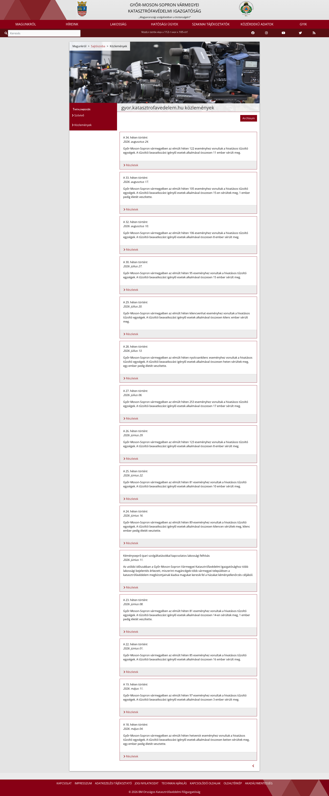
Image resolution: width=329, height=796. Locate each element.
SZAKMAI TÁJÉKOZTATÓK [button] (211, 24)
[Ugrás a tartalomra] (6, 3)
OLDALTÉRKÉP (233, 783)
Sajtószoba (98, 46)
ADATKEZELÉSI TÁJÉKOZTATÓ (113, 783)
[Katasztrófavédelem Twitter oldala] (300, 33)
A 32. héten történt (135, 222)
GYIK (303, 24)
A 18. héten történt (135, 724)
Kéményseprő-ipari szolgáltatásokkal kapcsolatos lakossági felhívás (166, 556)
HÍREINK (72, 24)
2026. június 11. (133, 560)
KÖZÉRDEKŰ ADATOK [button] (257, 24)
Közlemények (83, 125)
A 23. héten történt (135, 600)
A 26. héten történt (135, 431)
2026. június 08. (133, 604)
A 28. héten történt (135, 346)
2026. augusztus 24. (136, 142)
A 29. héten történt (135, 302)
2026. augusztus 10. (136, 226)
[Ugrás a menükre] (2, 3)
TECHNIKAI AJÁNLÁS (174, 783)
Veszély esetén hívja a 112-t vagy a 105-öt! (164, 32)
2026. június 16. (133, 515)
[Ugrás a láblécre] (10, 3)
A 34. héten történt (135, 137)
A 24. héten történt (135, 511)
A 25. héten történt (135, 471)
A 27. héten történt (135, 391)
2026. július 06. (132, 395)
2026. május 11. (133, 688)
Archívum (248, 118)
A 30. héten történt (135, 262)
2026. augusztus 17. (136, 182)
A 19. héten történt (135, 684)
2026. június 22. (133, 475)
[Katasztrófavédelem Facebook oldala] (253, 33)
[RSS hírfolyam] (314, 33)
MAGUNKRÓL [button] (25, 24)
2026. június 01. (133, 648)
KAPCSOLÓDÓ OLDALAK (205, 783)
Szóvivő (79, 115)
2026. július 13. (132, 351)
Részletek (131, 165)
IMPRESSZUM (83, 783)
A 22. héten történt (135, 644)
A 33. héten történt (135, 178)
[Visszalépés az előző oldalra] (253, 766)
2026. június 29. (133, 435)
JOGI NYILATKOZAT (147, 783)
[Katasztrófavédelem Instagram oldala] (266, 33)
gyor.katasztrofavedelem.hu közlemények (167, 107)
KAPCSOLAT (64, 783)
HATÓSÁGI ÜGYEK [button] (164, 24)
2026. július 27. (132, 266)
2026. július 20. (132, 306)
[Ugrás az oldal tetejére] (121, 107)
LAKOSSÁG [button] (118, 24)
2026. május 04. (133, 729)
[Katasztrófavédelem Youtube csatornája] (283, 33)
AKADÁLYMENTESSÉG (259, 783)
